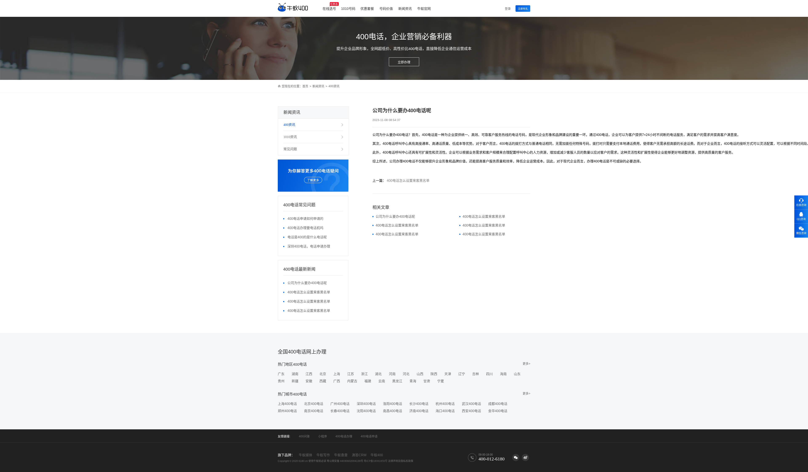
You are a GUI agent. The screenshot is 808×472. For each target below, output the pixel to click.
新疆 (295, 381)
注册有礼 (523, 8)
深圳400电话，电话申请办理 (308, 246)
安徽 (309, 381)
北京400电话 (313, 404)
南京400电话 (313, 411)
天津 (447, 374)
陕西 (434, 374)
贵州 (281, 381)
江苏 (350, 374)
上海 (336, 374)
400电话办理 (343, 436)
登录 (508, 8)
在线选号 (330, 7)
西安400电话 (471, 411)
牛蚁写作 (323, 455)
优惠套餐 (367, 9)
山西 (420, 374)
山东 (517, 374)
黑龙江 (397, 381)
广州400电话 (340, 404)
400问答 (304, 436)
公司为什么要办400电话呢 (307, 283)
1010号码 (348, 9)
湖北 (378, 374)
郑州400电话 (287, 411)
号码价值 (386, 9)
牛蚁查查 (341, 455)
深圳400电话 (366, 404)
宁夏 (440, 381)
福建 (367, 381)
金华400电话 (497, 411)
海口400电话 (445, 411)
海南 (503, 374)
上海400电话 (287, 404)
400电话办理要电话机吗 (305, 228)
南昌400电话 (392, 411)
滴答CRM (359, 455)
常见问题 (290, 149)
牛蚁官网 (424, 9)
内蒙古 (352, 381)
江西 (309, 374)
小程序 (322, 436)
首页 (305, 86)
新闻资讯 (405, 9)
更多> (526, 363)
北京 (322, 374)
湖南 (295, 374)
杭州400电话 (445, 404)
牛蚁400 (377, 455)
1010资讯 (290, 137)
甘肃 (426, 381)
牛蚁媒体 (305, 455)
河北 (406, 374)
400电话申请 (369, 436)
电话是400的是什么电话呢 (307, 237)
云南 (381, 381)
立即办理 (404, 62)
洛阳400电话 (392, 404)
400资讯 (289, 125)
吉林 (475, 374)
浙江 (364, 374)
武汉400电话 (471, 404)
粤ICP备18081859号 (375, 461)
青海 (412, 381)
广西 (336, 381)
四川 (489, 374)
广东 (281, 374)
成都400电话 (497, 404)
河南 (392, 374)
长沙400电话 (418, 404)
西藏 (322, 381)
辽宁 (461, 374)
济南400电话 (418, 411)
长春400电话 (340, 411)
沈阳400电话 (366, 411)
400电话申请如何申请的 (305, 218)
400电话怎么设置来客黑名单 (308, 292)
